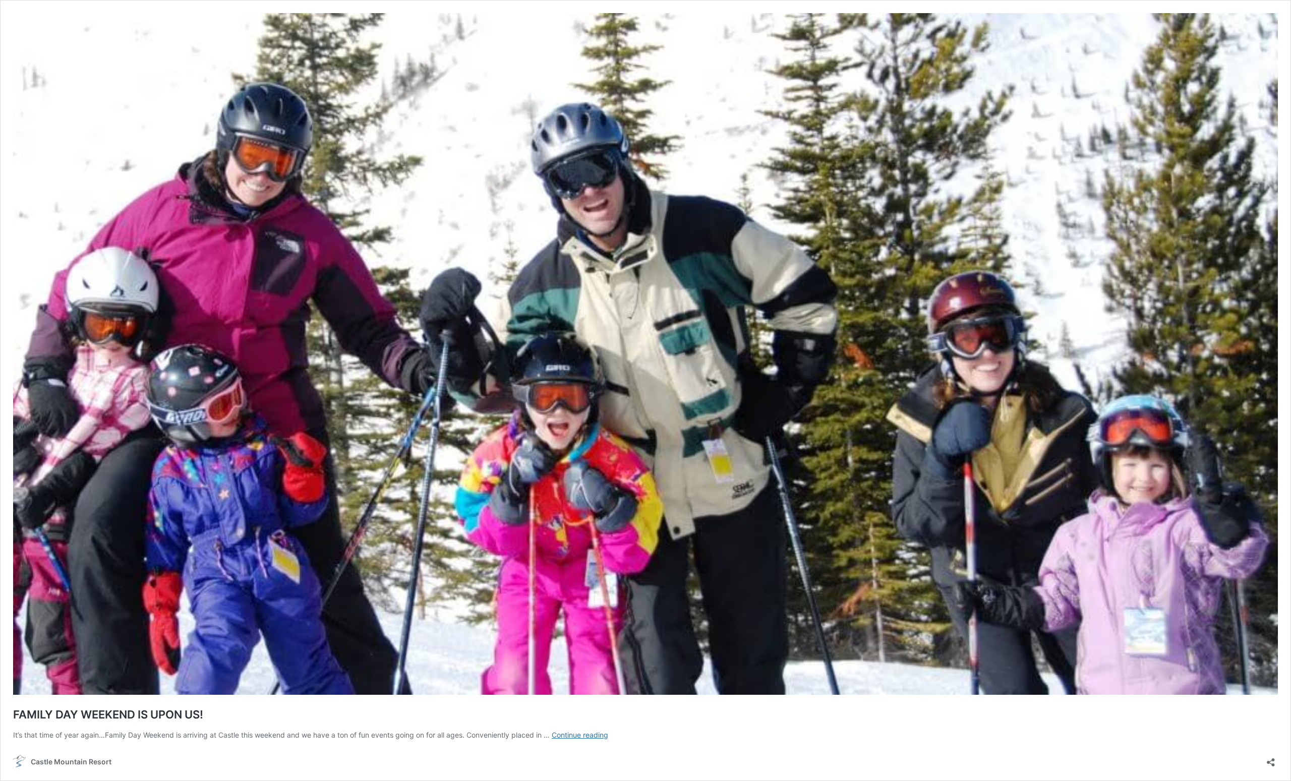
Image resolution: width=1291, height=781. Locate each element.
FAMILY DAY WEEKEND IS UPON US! (108, 714)
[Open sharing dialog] (1271, 759)
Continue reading (580, 735)
